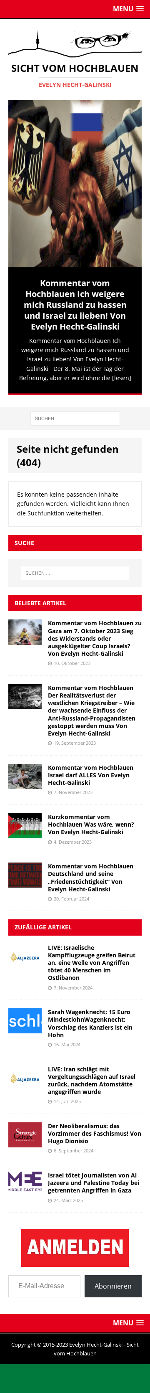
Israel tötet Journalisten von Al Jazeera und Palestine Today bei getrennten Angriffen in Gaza (93, 1178)
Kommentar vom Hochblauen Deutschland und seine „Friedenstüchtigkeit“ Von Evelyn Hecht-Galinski (90, 873)
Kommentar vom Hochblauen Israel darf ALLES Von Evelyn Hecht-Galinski (90, 770)
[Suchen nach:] (75, 414)
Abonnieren (113, 1281)
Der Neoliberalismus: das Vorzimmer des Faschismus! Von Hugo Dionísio (94, 1128)
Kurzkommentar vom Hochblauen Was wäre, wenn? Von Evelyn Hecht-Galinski (91, 819)
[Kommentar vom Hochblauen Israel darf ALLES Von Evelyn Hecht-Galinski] (25, 780)
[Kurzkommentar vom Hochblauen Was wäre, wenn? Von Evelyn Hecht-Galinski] (25, 829)
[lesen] (121, 378)
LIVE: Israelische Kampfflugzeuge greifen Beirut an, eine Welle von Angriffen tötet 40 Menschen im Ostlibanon (91, 958)
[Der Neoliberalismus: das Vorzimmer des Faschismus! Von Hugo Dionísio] (25, 1138)
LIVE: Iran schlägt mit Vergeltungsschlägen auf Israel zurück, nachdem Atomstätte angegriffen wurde (91, 1076)
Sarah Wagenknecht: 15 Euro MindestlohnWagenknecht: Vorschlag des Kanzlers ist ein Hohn (90, 1018)
